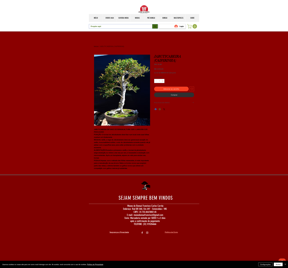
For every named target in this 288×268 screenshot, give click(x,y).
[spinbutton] (159, 81)
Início (96, 46)
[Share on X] (164, 109)
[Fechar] (285, 264)
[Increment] (162, 81)
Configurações (265, 264)
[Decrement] (155, 81)
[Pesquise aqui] (155, 26)
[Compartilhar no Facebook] (155, 109)
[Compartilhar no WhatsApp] (160, 109)
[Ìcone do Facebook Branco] (142, 232)
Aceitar (278, 264)
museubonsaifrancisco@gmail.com (148, 214)
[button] (192, 26)
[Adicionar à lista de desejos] (192, 89)
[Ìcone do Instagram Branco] (147, 232)
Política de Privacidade (95, 264)
